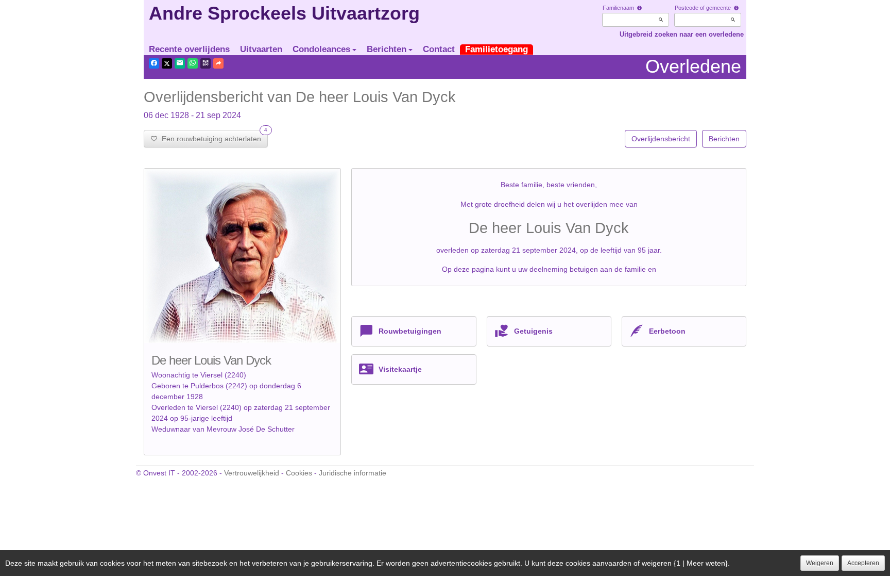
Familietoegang (496, 49)
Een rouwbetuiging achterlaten (212, 136)
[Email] (180, 63)
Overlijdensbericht (660, 139)
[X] (167, 63)
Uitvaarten (261, 49)
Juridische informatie (352, 473)
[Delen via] (218, 63)
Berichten (386, 49)
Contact (439, 49)
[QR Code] (205, 63)
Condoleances (321, 49)
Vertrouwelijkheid (251, 473)
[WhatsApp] (192, 63)
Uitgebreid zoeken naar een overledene (682, 34)
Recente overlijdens (189, 49)
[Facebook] (154, 63)
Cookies (299, 473)
